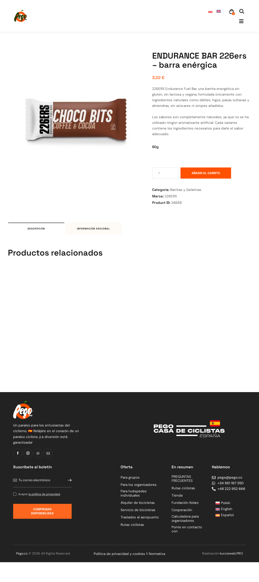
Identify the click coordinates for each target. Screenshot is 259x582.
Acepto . (39, 494)
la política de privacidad (44, 494)
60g (155, 147)
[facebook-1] (17, 453)
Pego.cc (22, 553)
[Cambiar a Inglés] (218, 11)
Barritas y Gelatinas (185, 189)
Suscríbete (69, 480)
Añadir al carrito (206, 173)
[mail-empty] (48, 453)
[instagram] (27, 453)
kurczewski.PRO (231, 553)
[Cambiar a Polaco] (210, 11)
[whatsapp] (37, 453)
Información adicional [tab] (93, 228)
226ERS (171, 196)
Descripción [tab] (36, 228)
